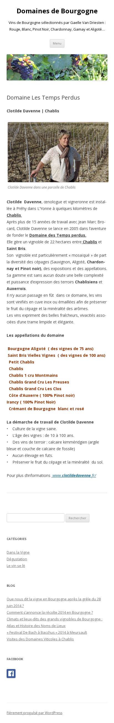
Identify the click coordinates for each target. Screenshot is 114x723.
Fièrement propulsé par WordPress (34, 712)
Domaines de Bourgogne (57, 11)
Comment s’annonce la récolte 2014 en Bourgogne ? (50, 612)
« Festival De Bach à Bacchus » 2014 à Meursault (47, 632)
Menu (57, 43)
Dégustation (17, 558)
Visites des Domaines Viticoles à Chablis (40, 639)
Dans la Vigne (18, 552)
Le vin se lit (16, 565)
